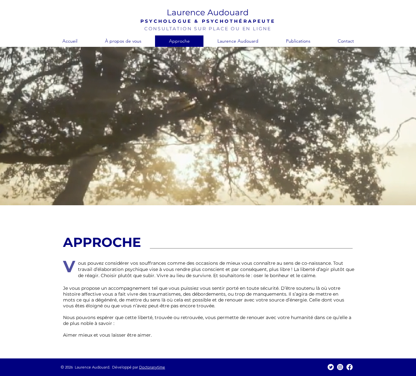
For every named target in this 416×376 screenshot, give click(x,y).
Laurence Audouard (208, 12)
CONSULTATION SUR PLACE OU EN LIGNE (207, 29)
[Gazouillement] (331, 367)
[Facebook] (349, 367)
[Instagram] (340, 367)
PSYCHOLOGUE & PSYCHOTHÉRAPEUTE (207, 21)
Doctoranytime (152, 367)
